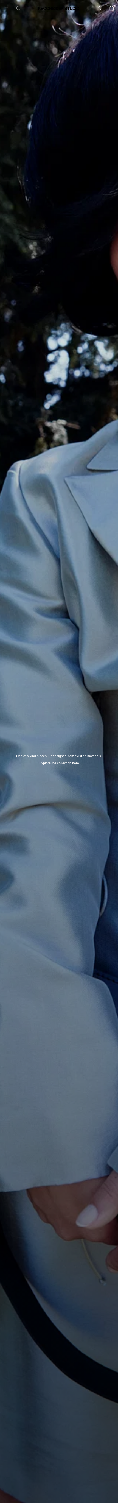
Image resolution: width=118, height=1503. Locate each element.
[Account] (99, 8)
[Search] (18, 8)
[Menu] (6, 8)
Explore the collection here (59, 763)
